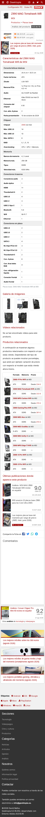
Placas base (27, 22)
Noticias (5, 744)
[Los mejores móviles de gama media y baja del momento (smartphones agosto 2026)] (22, 652)
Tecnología (6, 719)
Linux (28, 705)
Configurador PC (15, 7)
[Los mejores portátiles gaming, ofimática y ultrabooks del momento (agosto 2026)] (22, 670)
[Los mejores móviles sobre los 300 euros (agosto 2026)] (22, 633)
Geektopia (15, 2)
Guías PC (28, 7)
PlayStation (26, 701)
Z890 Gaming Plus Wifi (22, 408)
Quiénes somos (8, 769)
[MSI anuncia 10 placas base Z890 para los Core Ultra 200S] (7, 504)
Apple (5, 701)
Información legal (9, 774)
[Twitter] (38, 2)
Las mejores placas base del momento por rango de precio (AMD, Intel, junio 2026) (26, 46)
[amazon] (8, 34)
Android (16, 696)
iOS (25, 696)
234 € (38, 384)
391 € (38, 412)
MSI (13, 18)
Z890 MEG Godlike (20, 427)
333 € (38, 394)
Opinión (5, 754)
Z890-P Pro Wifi (19, 379)
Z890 (23, 125)
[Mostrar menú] (3, 2)
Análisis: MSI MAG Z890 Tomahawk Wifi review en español (22, 488)
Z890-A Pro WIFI (19, 455)
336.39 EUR (25, 34)
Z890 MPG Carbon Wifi (22, 398)
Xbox (14, 701)
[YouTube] (34, 2)
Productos (15, 22)
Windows (7, 705)
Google (34, 696)
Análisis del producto (26, 26)
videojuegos (30, 621)
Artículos (6, 749)
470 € (38, 422)
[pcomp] (8, 37)
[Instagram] (29, 2)
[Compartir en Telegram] (36, 534)
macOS (18, 705)
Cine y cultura (8, 729)
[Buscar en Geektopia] (42, 2)
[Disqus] (22, 574)
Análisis (5, 758)
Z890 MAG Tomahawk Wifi (26, 13)
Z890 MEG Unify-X (20, 436)
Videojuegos (7, 724)
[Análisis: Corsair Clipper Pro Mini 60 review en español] (5, 612)
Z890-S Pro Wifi (19, 464)
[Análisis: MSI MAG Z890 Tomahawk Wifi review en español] (7, 490)
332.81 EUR (24, 37)
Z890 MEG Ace (19, 417)
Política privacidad (10, 779)
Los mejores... (15, 53)
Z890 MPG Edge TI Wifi (22, 445)
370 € (38, 403)
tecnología (20, 621)
